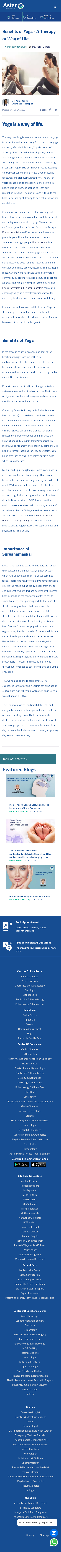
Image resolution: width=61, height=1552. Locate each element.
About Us (30, 1020)
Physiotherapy (40, 242)
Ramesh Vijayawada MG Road (29, 1245)
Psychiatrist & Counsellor (30, 1481)
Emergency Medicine (30, 1339)
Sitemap (44, 1535)
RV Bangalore (30, 1250)
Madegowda (29, 1190)
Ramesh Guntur (30, 1231)
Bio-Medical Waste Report (30, 1288)
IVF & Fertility (29, 1348)
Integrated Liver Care (30, 1111)
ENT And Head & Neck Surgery (30, 1334)
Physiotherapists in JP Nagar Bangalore (22, 288)
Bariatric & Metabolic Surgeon (30, 1417)
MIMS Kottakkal (29, 1208)
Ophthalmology (30, 1366)
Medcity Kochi (29, 1195)
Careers (30, 1024)
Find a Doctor (30, 1015)
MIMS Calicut (30, 1199)
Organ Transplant (30, 1293)
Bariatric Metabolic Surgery (29, 1321)
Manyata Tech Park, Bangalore (30, 1512)
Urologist (31, 1490)
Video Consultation (30, 1275)
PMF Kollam (29, 1222)
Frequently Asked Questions (30, 1284)
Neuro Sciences (30, 981)
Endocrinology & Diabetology (29, 1343)
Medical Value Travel (29, 1270)
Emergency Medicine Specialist (31, 1435)
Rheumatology (30, 1389)
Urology (30, 1116)
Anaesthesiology (30, 1316)
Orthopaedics (30, 995)
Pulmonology (30, 1149)
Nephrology (30, 1125)
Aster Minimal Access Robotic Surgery (30, 1153)
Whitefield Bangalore (30, 1254)
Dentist (30, 1421)
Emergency (30, 1097)
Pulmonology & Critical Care (29, 1004)
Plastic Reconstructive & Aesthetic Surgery (30, 1101)
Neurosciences (29, 1063)
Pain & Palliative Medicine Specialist (30, 1467)
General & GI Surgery (30, 1130)
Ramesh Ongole (29, 1236)
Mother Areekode (30, 1213)
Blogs (30, 1033)
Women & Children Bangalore (30, 1259)
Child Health (30, 1144)
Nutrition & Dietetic (29, 1362)
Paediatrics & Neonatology (29, 999)
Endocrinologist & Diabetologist (31, 1440)
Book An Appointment (49, 17)
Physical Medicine (30, 1472)
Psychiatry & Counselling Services (29, 1385)
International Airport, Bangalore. (30, 1503)
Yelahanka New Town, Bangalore (30, 1517)
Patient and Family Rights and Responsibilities (29, 1298)
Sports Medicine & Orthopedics (29, 1135)
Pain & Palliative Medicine (29, 1371)
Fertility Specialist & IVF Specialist (30, 1444)
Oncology (30, 990)
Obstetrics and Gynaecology (30, 985)
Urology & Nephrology (29, 1078)
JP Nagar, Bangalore (30, 1507)
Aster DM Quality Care (30, 1038)
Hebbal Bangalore (29, 1186)
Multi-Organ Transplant (29, 1082)
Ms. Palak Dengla (39, 47)
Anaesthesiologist (30, 1412)
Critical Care (30, 1092)
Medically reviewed (15, 47)
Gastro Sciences (29, 1106)
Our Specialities (31, 17)
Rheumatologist (30, 1486)
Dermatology (30, 1330)
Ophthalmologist (30, 1463)
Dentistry (30, 1325)
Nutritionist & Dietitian (30, 1458)
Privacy (30, 1535)
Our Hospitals (15, 17)
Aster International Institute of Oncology (30, 1059)
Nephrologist (30, 1453)
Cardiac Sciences (29, 976)
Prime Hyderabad (30, 1227)
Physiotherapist (10, 232)
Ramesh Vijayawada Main (29, 1241)
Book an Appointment (29, 1029)
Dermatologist (30, 1426)
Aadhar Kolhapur (29, 1181)
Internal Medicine (30, 1353)
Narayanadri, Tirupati (30, 1218)
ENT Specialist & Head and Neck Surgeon (30, 1431)
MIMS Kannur (30, 1204)
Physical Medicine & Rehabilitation (30, 1139)
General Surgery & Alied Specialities (29, 1120)
